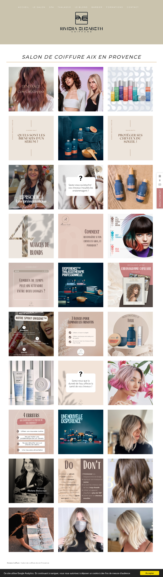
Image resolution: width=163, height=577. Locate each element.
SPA (51, 7)
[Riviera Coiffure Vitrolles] (160, 181)
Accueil (23, 7)
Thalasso (64, 7)
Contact (133, 7)
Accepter (149, 573)
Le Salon (39, 7)
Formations (114, 7)
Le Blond (81, 7)
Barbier (97, 7)
